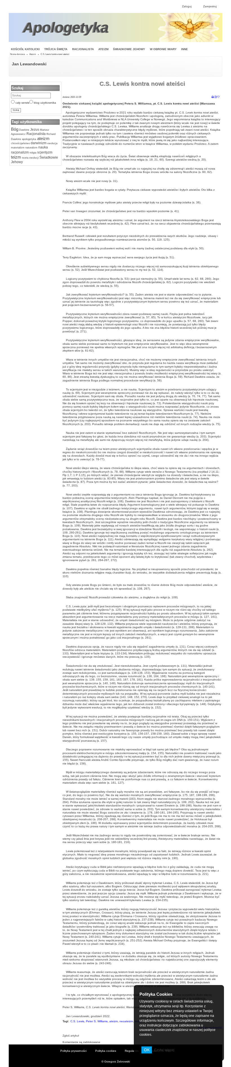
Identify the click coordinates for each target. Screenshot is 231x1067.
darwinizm (38, 143)
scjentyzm (44, 152)
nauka (42, 147)
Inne (184, 49)
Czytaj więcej (164, 1050)
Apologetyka (66, 27)
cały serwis (22, 102)
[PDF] (216, 97)
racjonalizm (20, 152)
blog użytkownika (44, 102)
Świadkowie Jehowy (129, 49)
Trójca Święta (55, 49)
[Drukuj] (213, 97)
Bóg (14, 129)
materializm (18, 147)
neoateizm (126, 1021)
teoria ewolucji (30, 157)
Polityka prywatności (73, 1050)
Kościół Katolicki (25, 49)
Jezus (34, 130)
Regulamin (132, 1050)
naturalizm (31, 147)
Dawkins (23, 129)
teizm (16, 157)
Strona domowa (17, 54)
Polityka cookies (105, 1050)
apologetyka (28, 139)
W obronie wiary (163, 49)
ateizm (43, 138)
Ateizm (103, 49)
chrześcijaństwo (20, 143)
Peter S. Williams (97, 1021)
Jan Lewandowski (29, 64)
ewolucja (51, 143)
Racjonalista (83, 49)
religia (32, 152)
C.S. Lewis (77, 1021)
